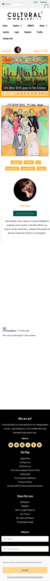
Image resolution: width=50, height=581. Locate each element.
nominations (12, 168)
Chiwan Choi (8, 38)
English (7, 4)
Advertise (25, 458)
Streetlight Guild (25, 521)
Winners (28, 162)
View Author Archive (25, 213)
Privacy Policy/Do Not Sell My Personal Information (25, 577)
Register (43, 2)
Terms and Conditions (25, 477)
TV (38, 162)
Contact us (25, 462)
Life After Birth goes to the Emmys (25, 87)
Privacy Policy (25, 481)
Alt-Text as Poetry (25, 517)
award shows (27, 168)
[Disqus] (25, 288)
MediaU (25, 506)
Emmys (41, 168)
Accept (25, 570)
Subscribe (25, 474)
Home (5, 25)
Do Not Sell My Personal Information (25, 485)
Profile (39, 32)
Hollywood (16, 162)
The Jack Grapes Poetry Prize (25, 470)
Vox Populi (25, 513)
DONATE (31, 25)
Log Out (6, 32)
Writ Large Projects (25, 509)
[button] (25, 93)
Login (35, 2)
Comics (8, 59)
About (42, 25)
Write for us (25, 466)
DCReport (25, 502)
